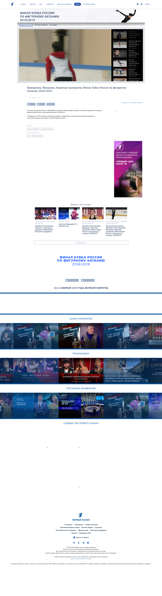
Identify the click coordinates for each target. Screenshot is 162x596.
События (74, 533)
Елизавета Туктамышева (46, 129)
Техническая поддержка (98, 530)
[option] (127, 34)
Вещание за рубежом (82, 537)
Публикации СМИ (85, 533)
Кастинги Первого (87, 527)
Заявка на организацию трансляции (81, 558)
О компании (68, 525)
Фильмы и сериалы (64, 4)
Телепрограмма (89, 4)
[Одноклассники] (41, 104)
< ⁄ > (48, 104)
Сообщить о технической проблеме (132, 102)
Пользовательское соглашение (66, 530)
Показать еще (81, 243)
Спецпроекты (78, 525)
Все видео (98, 527)
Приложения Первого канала (70, 527)
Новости (32, 4)
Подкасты (50, 4)
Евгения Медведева (33, 129)
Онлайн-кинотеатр (91, 525)
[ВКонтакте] (31, 104)
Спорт (77, 4)
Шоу (40, 4)
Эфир (24, 4)
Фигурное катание (37, 136)
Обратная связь (83, 530)
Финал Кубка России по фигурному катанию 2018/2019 (39, 16)
